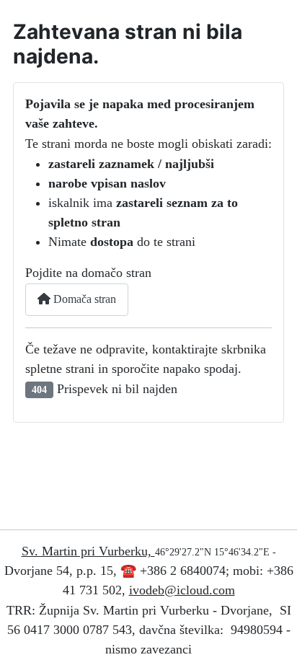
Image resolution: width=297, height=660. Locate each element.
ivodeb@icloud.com (182, 590)
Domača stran (83, 299)
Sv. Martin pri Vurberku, (88, 551)
